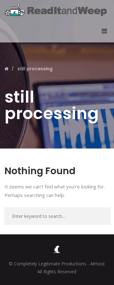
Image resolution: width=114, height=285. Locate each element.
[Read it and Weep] (56, 9)
